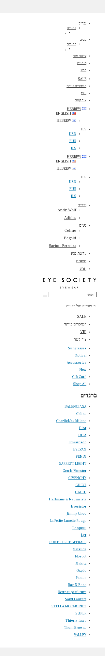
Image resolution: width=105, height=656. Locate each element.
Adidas (70, 217)
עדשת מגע (79, 56)
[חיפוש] (45, 295)
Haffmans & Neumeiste (67, 499)
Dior (82, 428)
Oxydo (81, 570)
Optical (80, 355)
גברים (82, 23)
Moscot (80, 556)
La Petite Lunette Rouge (68, 520)
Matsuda (79, 549)
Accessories (76, 362)
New (82, 369)
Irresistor (78, 506)
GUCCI (80, 485)
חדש (83, 70)
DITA (82, 435)
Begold (70, 238)
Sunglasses (77, 348)
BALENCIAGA (75, 406)
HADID (80, 492)
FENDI (81, 456)
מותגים (81, 63)
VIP (83, 93)
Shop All (79, 384)
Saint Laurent (75, 599)
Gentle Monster (74, 471)
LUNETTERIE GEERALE (67, 542)
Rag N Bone (77, 585)
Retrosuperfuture (72, 592)
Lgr (83, 535)
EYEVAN (79, 449)
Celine (70, 230)
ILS (73, 148)
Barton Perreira (62, 245)
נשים (83, 39)
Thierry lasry (75, 620)
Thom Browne (75, 627)
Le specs (79, 528)
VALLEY (80, 635)
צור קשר (80, 100)
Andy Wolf (67, 210)
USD (72, 134)
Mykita (80, 563)
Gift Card (79, 377)
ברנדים (71, 28)
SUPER (80, 613)
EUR (72, 141)
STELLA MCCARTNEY (68, 606)
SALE (82, 79)
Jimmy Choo (76, 513)
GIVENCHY (77, 478)
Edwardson (77, 442)
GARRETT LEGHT (72, 463)
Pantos (81, 578)
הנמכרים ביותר (76, 86)
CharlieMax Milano (71, 421)
